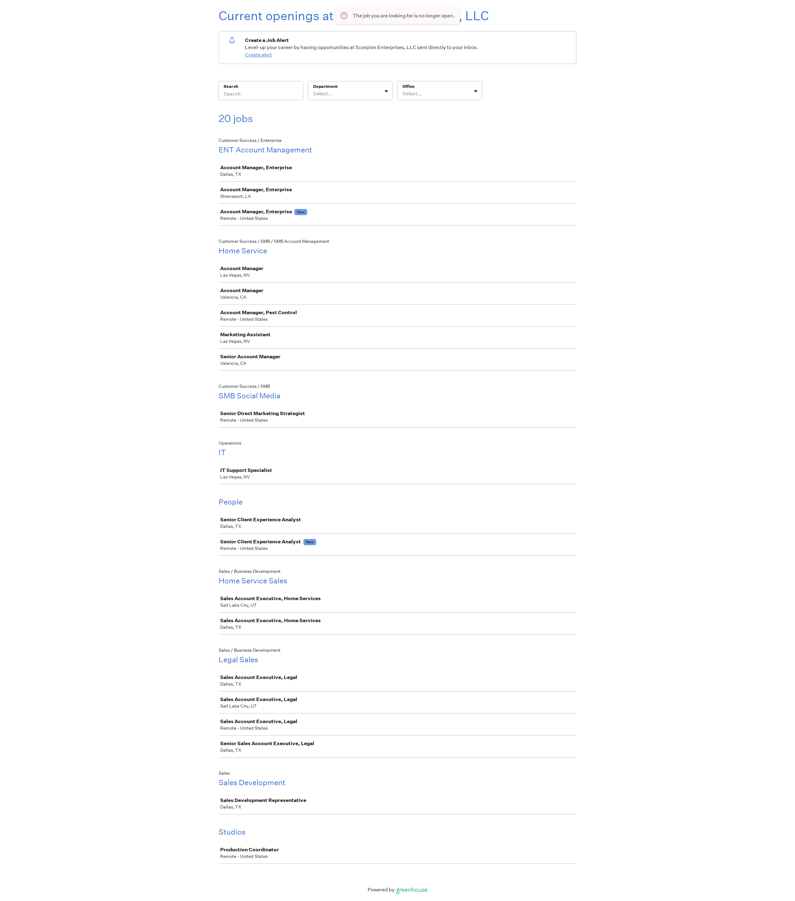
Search (231, 86)
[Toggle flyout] (386, 91)
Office (408, 86)
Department (325, 86)
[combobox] (313, 93)
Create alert (258, 55)
